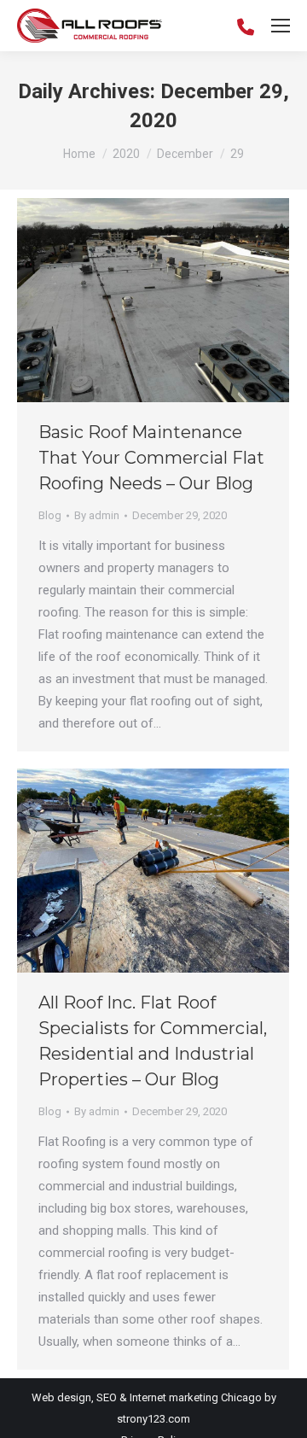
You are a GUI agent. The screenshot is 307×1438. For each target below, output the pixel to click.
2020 (126, 154)
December (185, 154)
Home (79, 154)
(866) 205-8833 (245, 26)
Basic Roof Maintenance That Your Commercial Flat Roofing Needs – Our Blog (151, 458)
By (96, 515)
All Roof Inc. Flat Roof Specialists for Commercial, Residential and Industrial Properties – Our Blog (152, 1041)
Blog (49, 515)
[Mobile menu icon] (280, 25)
